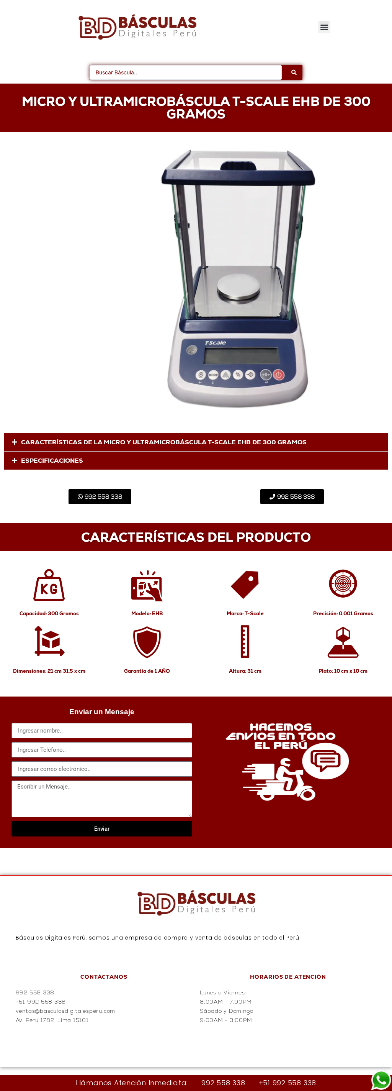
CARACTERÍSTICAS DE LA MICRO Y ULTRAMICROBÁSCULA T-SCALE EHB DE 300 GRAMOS (164, 442)
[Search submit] (294, 72)
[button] (324, 27)
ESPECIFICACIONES (52, 461)
